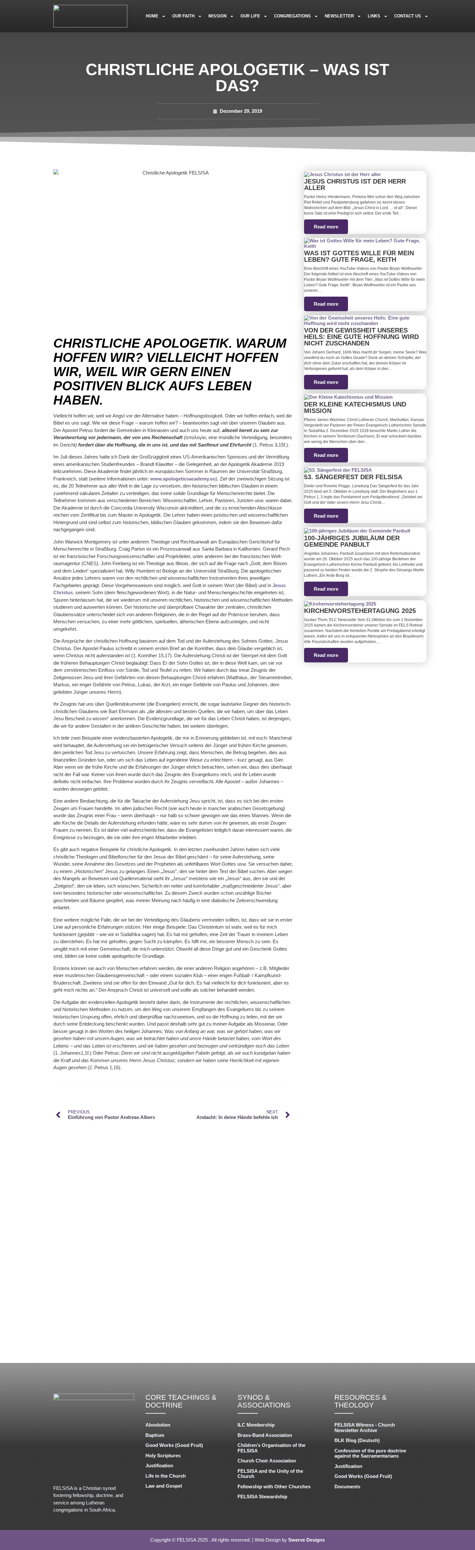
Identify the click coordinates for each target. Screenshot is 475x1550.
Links (374, 16)
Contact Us (407, 16)
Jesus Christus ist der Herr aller (355, 184)
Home (152, 16)
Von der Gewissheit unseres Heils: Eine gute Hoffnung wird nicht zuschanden (361, 337)
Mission (217, 16)
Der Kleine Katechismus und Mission (355, 407)
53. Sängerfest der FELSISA (353, 476)
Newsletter (339, 16)
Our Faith (183, 16)
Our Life (250, 16)
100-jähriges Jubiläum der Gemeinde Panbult (352, 541)
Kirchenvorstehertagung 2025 (360, 610)
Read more (326, 226)
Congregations (292, 16)
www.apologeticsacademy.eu (183, 478)
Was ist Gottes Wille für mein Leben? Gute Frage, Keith (359, 256)
